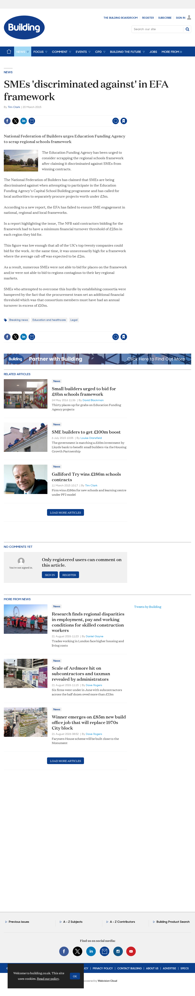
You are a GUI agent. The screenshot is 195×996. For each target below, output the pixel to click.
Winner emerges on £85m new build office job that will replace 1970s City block (89, 722)
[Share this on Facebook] (7, 120)
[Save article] (123, 120)
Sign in (76, 113)
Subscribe (165, 17)
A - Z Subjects (72, 922)
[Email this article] (31, 120)
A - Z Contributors (122, 922)
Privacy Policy (103, 968)
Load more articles (65, 512)
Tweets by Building (147, 606)
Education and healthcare (49, 320)
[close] (127, 113)
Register (148, 17)
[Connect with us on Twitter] (77, 951)
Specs (185, 968)
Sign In (180, 17)
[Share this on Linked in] (23, 120)
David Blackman (93, 400)
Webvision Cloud (107, 980)
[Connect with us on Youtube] (131, 951)
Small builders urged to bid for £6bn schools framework (84, 391)
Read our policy (48, 978)
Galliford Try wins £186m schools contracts (86, 477)
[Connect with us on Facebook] (64, 951)
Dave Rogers (94, 685)
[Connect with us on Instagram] (118, 951)
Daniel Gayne (94, 636)
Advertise (169, 968)
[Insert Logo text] (24, 38)
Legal (74, 320)
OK (75, 976)
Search (187, 29)
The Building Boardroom (121, 17)
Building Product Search (173, 922)
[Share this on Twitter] (15, 120)
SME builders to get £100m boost (86, 432)
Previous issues (19, 922)
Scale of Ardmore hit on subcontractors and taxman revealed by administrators (81, 673)
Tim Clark (14, 107)
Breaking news (18, 320)
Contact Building (129, 968)
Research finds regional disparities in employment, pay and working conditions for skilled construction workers (88, 622)
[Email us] (104, 951)
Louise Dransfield (91, 438)
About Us (152, 968)
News (8, 72)
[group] (170, 51)
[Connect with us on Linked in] (91, 951)
